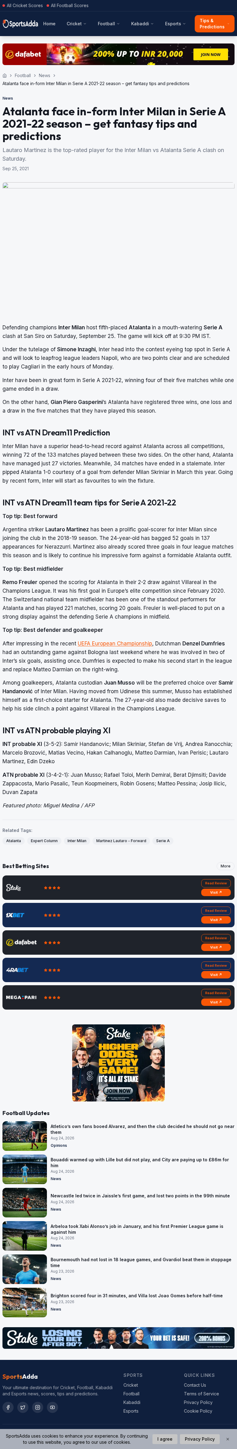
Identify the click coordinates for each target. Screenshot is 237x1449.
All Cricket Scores (25, 5)
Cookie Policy (198, 1411)
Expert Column (44, 840)
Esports (173, 23)
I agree (165, 1439)
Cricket (74, 23)
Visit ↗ (216, 892)
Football (106, 23)
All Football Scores (70, 5)
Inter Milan (77, 840)
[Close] (227, 1439)
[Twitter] (22, 1407)
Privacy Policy (198, 1402)
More (226, 866)
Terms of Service (201, 1393)
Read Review (216, 883)
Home (49, 23)
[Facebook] (8, 1407)
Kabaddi (140, 23)
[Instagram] (37, 1407)
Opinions (59, 1145)
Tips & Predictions (212, 23)
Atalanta (13, 840)
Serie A (163, 840)
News (44, 75)
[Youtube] (52, 1407)
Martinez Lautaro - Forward (121, 840)
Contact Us (195, 1385)
